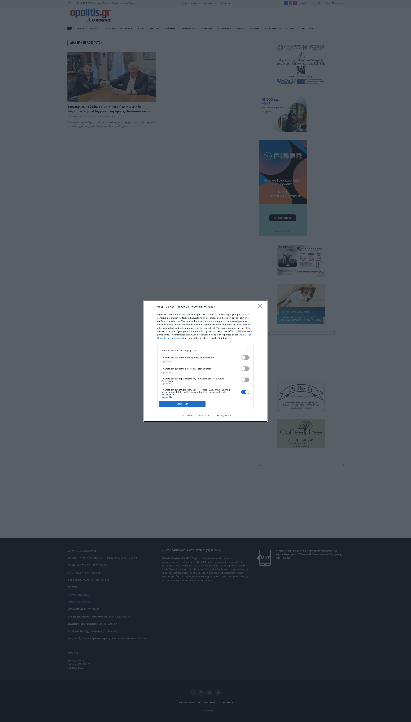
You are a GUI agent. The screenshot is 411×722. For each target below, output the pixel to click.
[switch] (245, 357)
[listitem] (205, 350)
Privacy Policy (224, 415)
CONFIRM (182, 404)
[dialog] (205, 361)
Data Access (205, 415)
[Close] (261, 307)
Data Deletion (187, 415)
